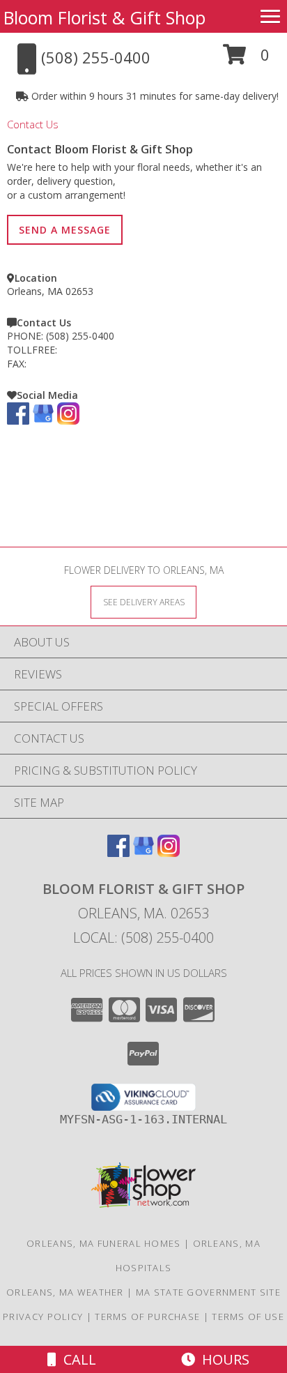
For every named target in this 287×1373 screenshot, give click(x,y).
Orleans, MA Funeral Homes (103, 1243)
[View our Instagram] (68, 420)
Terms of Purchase (147, 1316)
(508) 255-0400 (80, 335)
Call (76, 1359)
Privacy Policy (43, 1316)
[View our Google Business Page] (43, 420)
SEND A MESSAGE (65, 229)
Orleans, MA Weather (65, 1292)
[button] (246, 59)
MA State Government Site (208, 1292)
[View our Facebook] (18, 420)
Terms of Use (248, 1316)
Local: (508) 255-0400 (143, 937)
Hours (222, 1359)
